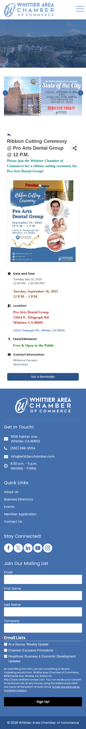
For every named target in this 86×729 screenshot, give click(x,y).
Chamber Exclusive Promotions (30, 650)
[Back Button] (9, 135)
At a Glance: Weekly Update (28, 644)
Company (12, 621)
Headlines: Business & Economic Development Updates (42, 658)
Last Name (12, 604)
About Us (11, 492)
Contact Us (13, 521)
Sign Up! (43, 701)
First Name (12, 588)
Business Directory (18, 499)
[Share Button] (74, 147)
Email (8, 572)
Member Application (20, 514)
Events (9, 506)
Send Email (20, 364)
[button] (79, 9)
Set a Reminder (43, 376)
